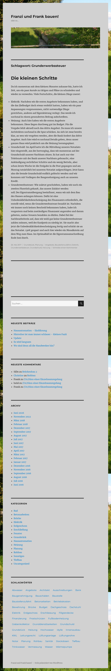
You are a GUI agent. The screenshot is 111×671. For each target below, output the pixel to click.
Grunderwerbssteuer (20, 248)
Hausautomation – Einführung (30, 330)
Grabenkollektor (21, 624)
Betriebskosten (62, 601)
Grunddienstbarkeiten (45, 624)
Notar (15, 641)
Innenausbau (73, 630)
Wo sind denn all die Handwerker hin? (34, 345)
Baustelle (57, 596)
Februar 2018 (21, 424)
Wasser (49, 647)
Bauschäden (42, 596)
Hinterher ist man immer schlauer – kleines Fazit (40, 334)
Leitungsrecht (28, 635)
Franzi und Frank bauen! (35, 16)
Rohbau (31, 375)
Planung (39, 245)
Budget (43, 607)
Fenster (18, 533)
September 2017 (22, 431)
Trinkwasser (18, 647)
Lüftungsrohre (67, 635)
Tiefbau (18, 560)
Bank (78, 590)
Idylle (60, 630)
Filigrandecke (66, 613)
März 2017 (19, 454)
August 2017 (20, 435)
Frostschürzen (37, 618)
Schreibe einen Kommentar (65, 248)
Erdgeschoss (20, 526)
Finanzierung (19, 618)
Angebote (49, 245)
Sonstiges (19, 556)
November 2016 (22, 469)
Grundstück (29, 245)
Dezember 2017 (22, 428)
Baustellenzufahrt (63, 245)
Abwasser (17, 590)
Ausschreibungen (62, 590)
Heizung (46, 248)
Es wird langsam (22, 341)
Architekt (45, 590)
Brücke (17, 518)
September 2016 (22, 473)
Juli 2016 (18, 481)
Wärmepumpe (64, 647)
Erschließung (21, 529)
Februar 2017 (20, 458)
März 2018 (19, 420)
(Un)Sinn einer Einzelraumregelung (43, 379)
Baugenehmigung (22, 596)
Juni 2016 (19, 484)
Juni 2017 (18, 443)
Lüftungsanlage (47, 635)
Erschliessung (48, 613)
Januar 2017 (20, 462)
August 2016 (20, 477)
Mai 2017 (18, 447)
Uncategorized (21, 563)
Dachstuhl (75, 607)
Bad (16, 510)
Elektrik (75, 245)
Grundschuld (36, 248)
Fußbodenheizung (58, 618)
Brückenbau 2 (29, 371)
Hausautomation (23, 541)
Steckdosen (62, 641)
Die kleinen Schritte (34, 78)
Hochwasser (47, 630)
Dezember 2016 (22, 465)
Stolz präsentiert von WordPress (49, 663)
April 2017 (19, 450)
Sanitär (49, 641)
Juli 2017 (18, 439)
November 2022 (22, 416)
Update (17, 338)
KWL (14, 635)
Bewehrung (18, 607)
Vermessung (35, 647)
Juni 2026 (19, 413)
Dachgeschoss (58, 607)
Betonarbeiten (21, 514)
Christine (19, 375)
